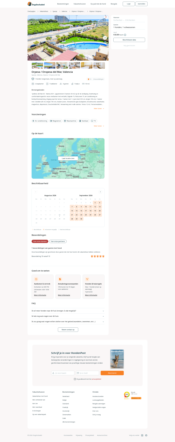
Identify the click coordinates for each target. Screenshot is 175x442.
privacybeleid (96, 379)
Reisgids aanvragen (98, 404)
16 (64, 211)
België (64, 400)
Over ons (95, 411)
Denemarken (66, 415)
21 (55, 215)
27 (50, 219)
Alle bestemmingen (68, 422)
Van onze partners (58, 241)
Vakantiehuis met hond (40, 396)
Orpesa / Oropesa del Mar (79, 11)
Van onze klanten (40, 241)
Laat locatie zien (68, 158)
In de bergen (36, 411)
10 (36, 211)
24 (36, 219)
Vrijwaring (79, 435)
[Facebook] (146, 435)
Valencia (64, 11)
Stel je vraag (96, 415)
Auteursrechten (102, 435)
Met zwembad (37, 407)
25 (41, 219)
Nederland (65, 396)
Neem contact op (68, 330)
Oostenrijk (65, 411)
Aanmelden (141, 4)
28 (55, 219)
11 (41, 211)
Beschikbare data (129, 40)
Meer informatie (40, 295)
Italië (64, 418)
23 (64, 215)
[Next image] (105, 38)
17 (36, 215)
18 (41, 215)
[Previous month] (35, 191)
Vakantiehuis (44, 11)
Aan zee (35, 403)
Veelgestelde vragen (99, 407)
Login (129, 4)
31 (36, 223)
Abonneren (112, 373)
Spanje (55, 11)
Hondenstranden (98, 396)
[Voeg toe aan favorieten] (106, 17)
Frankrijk (65, 407)
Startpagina (31, 11)
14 (55, 211)
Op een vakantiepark (39, 414)
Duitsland (65, 404)
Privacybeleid (89, 435)
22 (59, 215)
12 (45, 211)
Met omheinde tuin (38, 400)
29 (59, 219)
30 (64, 219)
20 (50, 215)
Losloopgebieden (98, 400)
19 (45, 215)
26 (45, 219)
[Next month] (100, 191)
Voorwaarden (68, 435)
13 (50, 211)
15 (59, 211)
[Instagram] (142, 435)
